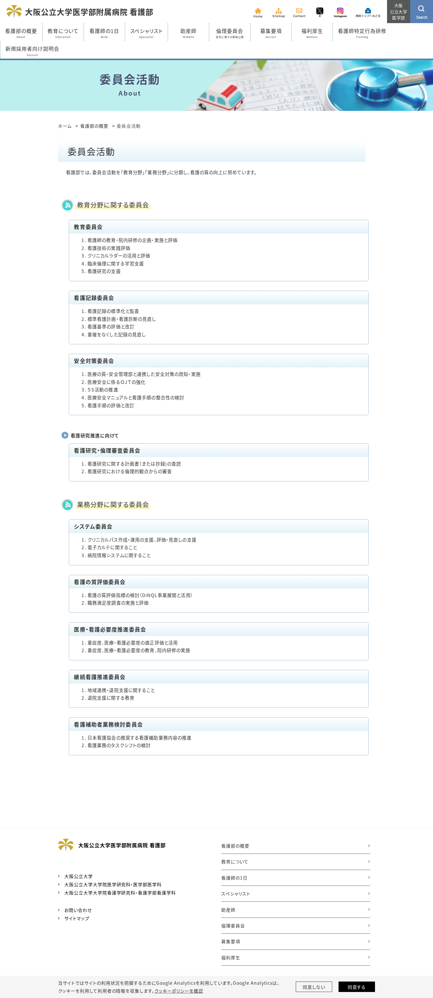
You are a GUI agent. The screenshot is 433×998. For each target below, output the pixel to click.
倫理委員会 (233, 925)
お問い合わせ (78, 910)
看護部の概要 (94, 126)
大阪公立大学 (78, 876)
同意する (357, 987)
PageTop (416, 961)
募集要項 (230, 941)
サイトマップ (76, 918)
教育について (235, 861)
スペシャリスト (235, 893)
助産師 (228, 909)
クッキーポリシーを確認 (178, 991)
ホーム (65, 126)
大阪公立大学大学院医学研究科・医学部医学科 (113, 884)
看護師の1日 (234, 877)
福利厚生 (230, 957)
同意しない (314, 987)
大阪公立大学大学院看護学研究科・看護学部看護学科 (120, 892)
